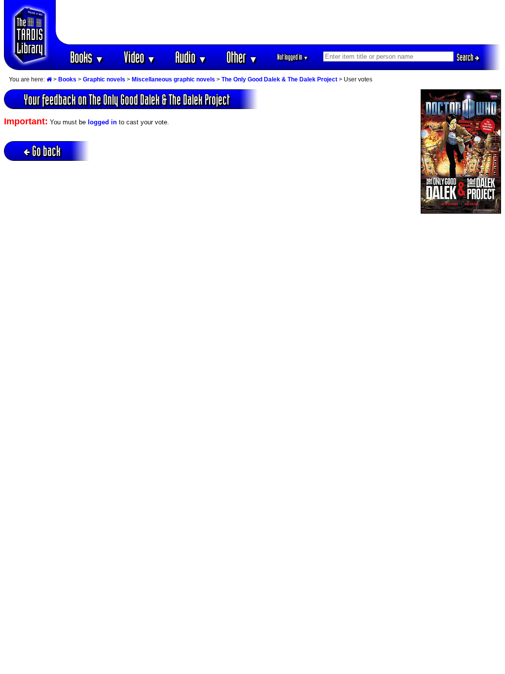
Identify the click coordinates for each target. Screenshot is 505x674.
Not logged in (292, 57)
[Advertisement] (278, 22)
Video (140, 57)
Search (466, 57)
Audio (191, 57)
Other (242, 57)
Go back (46, 150)
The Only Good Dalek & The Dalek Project (279, 79)
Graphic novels (104, 79)
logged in (102, 122)
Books (87, 57)
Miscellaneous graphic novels (173, 79)
